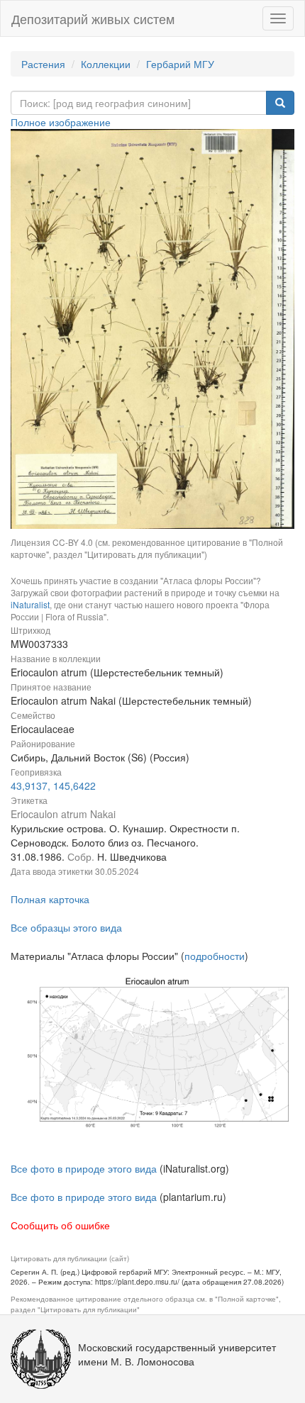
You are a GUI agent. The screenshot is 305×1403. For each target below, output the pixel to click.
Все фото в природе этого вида (84, 1168)
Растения (43, 64)
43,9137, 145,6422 (53, 785)
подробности (214, 956)
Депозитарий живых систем (92, 18)
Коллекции (106, 64)
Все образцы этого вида (66, 927)
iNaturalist (30, 604)
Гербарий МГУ (180, 64)
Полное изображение (61, 122)
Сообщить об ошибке (60, 1225)
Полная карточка (50, 899)
